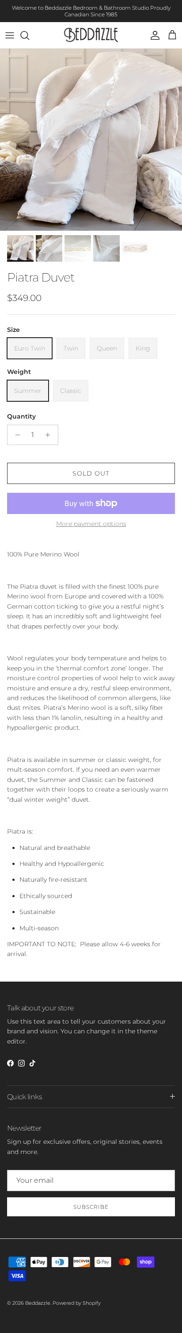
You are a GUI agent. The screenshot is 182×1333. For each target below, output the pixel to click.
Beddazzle (37, 1303)
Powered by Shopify (77, 1303)
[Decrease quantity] (15, 435)
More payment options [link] (91, 524)
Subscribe (91, 1207)
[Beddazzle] (91, 35)
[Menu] (9, 35)
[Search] (29, 35)
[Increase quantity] (50, 435)
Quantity (21, 416)
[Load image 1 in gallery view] (91, 140)
